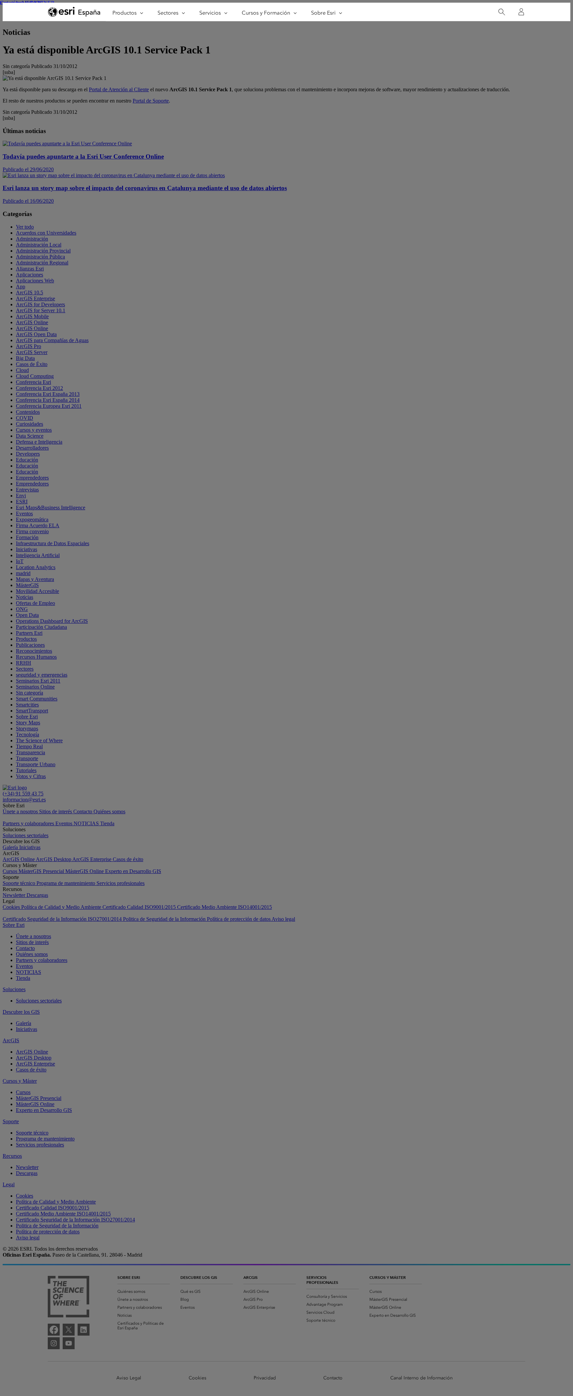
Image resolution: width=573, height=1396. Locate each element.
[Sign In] (521, 12)
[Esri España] (74, 12)
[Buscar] (501, 12)
